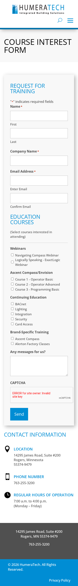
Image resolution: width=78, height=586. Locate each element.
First (13, 124)
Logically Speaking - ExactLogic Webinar (37, 262)
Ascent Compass (27, 339)
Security (21, 319)
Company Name (24, 151)
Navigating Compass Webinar (37, 255)
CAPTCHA (17, 382)
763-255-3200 (39, 544)
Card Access (24, 324)
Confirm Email (20, 206)
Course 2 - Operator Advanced (37, 284)
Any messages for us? (28, 351)
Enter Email (18, 189)
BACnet (20, 304)
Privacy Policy (59, 580)
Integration (23, 314)
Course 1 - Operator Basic (34, 279)
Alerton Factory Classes (32, 344)
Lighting (21, 309)
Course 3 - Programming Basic (37, 289)
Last (13, 142)
